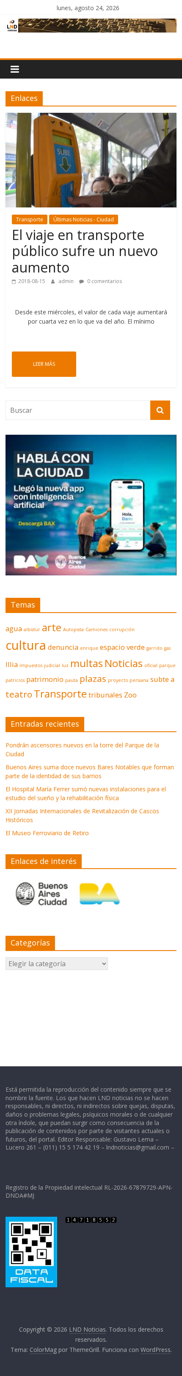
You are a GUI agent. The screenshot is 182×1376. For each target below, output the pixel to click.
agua (14, 628)
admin (66, 281)
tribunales (105, 695)
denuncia (63, 647)
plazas (93, 678)
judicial (52, 665)
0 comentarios (104, 281)
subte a (162, 679)
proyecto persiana (128, 680)
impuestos (30, 665)
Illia (12, 664)
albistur (32, 629)
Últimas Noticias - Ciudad (83, 219)
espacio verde (122, 647)
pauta (71, 680)
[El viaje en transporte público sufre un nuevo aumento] (91, 118)
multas (86, 663)
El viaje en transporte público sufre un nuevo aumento (85, 251)
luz (65, 665)
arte (51, 627)
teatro (19, 694)
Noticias (124, 663)
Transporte (29, 219)
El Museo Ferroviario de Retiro (47, 833)
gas (167, 648)
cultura (26, 645)
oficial (150, 665)
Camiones (96, 629)
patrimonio (44, 679)
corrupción (122, 629)
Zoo (130, 695)
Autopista (73, 629)
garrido (154, 648)
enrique (89, 648)
